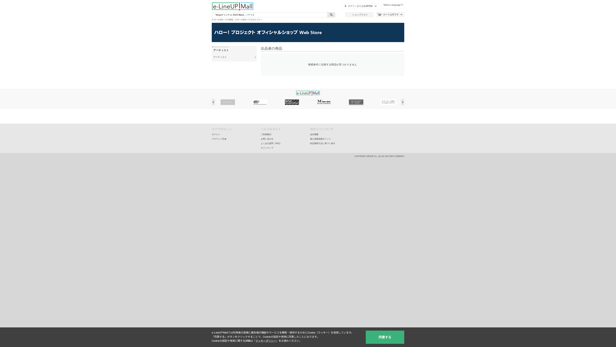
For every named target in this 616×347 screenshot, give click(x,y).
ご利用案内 (266, 134)
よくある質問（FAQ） (271, 143)
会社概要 (314, 134)
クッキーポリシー (266, 340)
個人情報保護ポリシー (320, 139)
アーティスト (220, 57)
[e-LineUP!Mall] (232, 6)
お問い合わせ (267, 139)
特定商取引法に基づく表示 (322, 143)
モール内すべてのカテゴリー (249, 19)
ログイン (216, 134)
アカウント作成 (219, 139)
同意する (385, 337)
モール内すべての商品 (223, 19)
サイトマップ (267, 148)
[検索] (331, 15)
